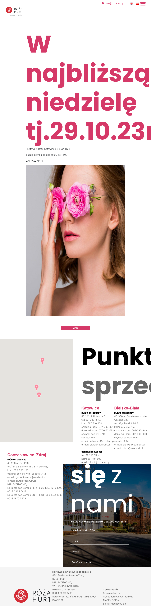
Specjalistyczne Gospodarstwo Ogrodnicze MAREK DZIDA (118, 597)
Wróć (75, 328)
